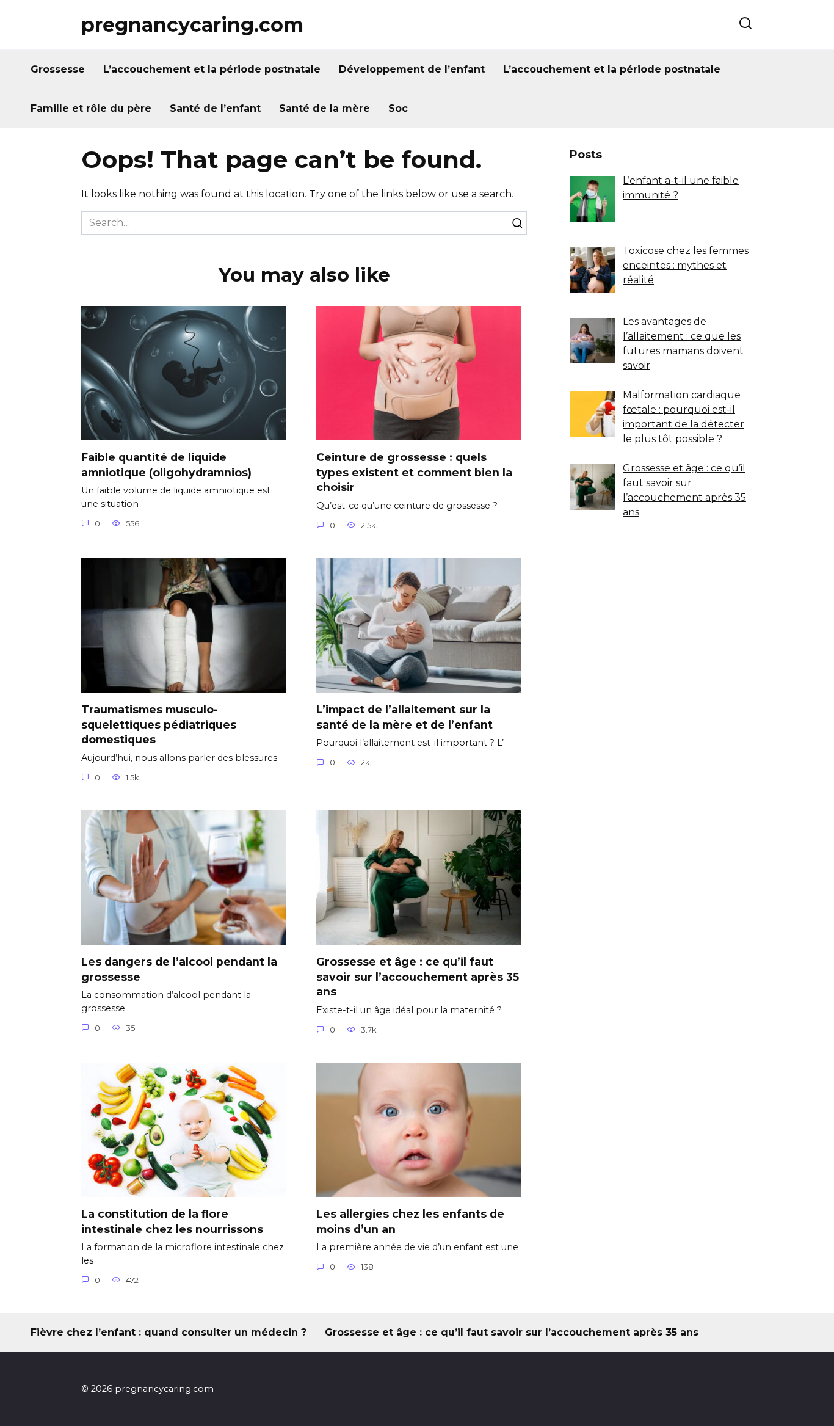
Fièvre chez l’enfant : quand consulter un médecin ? (168, 1332)
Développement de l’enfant (412, 69)
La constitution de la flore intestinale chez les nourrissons (172, 1221)
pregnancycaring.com (192, 25)
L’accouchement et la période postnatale (212, 69)
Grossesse (58, 69)
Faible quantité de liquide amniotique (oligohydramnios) (166, 465)
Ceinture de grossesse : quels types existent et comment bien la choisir (414, 472)
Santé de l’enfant (215, 108)
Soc (398, 108)
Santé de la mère (324, 108)
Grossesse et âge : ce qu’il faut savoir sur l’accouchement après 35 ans (417, 976)
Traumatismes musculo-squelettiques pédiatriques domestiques (158, 724)
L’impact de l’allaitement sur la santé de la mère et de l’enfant (404, 717)
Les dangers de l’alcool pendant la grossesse (179, 969)
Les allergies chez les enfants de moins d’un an (410, 1221)
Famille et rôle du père (91, 108)
